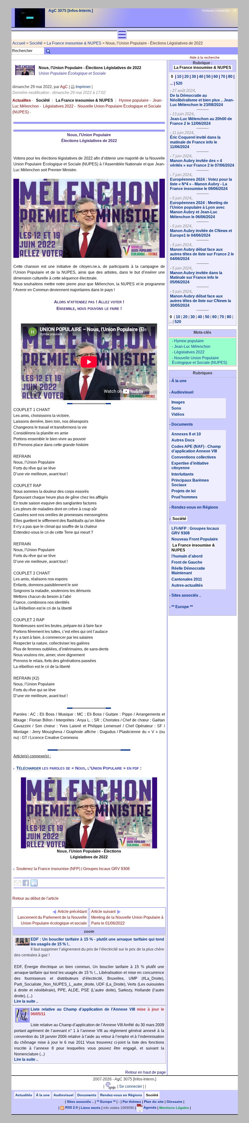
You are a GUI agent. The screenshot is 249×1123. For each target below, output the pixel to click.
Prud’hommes (184, 497)
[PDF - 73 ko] (89, 812)
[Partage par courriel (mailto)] (17, 882)
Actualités (23, 1095)
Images (178, 402)
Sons (176, 408)
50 (208, 76)
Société (36, 43)
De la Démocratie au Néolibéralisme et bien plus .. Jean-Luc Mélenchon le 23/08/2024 (202, 100)
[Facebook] (25, 882)
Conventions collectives (193, 457)
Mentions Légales (174, 1107)
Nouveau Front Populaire (194, 539)
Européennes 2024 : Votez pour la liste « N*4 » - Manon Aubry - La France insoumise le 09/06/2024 (201, 184)
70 (223, 76)
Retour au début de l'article (35, 898)
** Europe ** (182, 607)
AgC (64, 87)
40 (201, 76)
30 (194, 76)
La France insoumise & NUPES (74, 43)
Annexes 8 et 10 (186, 434)
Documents (182, 424)
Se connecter (130, 1086)
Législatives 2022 (58, 106)
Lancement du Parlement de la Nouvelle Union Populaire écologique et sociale (52, 917)
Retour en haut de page (145, 1072)
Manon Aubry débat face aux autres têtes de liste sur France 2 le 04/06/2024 (202, 254)
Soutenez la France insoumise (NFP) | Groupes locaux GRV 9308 (73, 869)
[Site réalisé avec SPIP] (110, 1086)
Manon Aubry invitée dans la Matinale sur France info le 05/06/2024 (196, 277)
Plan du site (154, 1102)
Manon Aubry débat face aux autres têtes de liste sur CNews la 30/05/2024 (200, 300)
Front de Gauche (186, 562)
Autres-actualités (187, 585)
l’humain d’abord (187, 556)
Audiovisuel (182, 392)
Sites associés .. (186, 595)
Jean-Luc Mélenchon (192, 346)
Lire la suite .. (26, 1001)
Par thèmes (132, 1102)
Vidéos (177, 414)
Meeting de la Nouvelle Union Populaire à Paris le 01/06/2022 (127, 917)
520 (179, 83)
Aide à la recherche (205, 57)
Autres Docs (183, 440)
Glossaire (174, 1102)
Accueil (18, 43)
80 (230, 76)
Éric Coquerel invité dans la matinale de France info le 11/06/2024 (195, 142)
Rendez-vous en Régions (194, 507)
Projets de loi (183, 491)
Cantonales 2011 (186, 579)
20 (186, 76)
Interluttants (182, 474)
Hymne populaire (133, 100)
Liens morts (90, 1107)
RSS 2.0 (71, 1107)
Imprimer (83, 87)
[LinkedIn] (34, 882)
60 (215, 76)
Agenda (149, 1107)
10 (179, 76)
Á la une (179, 381)
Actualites (21, 100)
